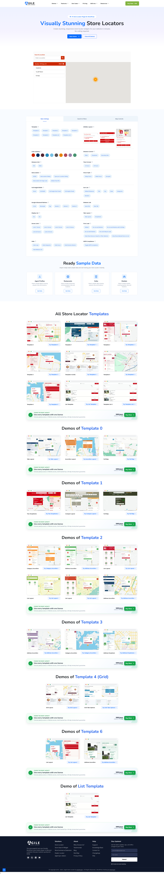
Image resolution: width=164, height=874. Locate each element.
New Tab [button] (96, 206)
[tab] (44, 118)
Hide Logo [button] (35, 245)
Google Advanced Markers (39, 202)
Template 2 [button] (55, 130)
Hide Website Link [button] (37, 249)
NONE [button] (34, 176)
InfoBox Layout (87, 127)
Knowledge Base (97, 848)
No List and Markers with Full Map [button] (115, 227)
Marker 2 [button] (66, 206)
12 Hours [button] (87, 166)
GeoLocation (35, 172)
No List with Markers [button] (90, 231)
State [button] (111, 191)
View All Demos (90, 36)
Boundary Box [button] (105, 155)
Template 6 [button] (45, 135)
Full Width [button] (42, 191)
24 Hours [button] (96, 166)
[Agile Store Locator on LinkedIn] (35, 857)
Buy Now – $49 (132, 3)
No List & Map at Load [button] (105, 231)
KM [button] (34, 166)
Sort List (85, 187)
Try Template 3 (53, 374)
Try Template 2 (130, 344)
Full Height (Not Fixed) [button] (55, 191)
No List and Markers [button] (98, 227)
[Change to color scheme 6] (61, 155)
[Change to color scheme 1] (38, 155)
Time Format (87, 162)
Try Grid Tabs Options (108, 707)
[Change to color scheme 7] (65, 155)
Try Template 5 (130, 374)
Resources (104, 3)
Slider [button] (86, 155)
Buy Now (129, 415)
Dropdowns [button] (98, 216)
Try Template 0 (53, 344)
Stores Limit (35, 223)
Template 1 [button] (45, 130)
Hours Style (86, 172)
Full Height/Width (37, 187)
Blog (75, 850)
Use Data (39, 291)
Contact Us (96, 850)
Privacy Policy (78, 856)
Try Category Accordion (51, 568)
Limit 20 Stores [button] (37, 232)
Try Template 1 (91, 344)
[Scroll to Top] (4, 869)
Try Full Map (130, 459)
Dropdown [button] (94, 155)
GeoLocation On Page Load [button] (40, 180)
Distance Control (88, 151)
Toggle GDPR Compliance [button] (91, 245)
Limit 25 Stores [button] (48, 232)
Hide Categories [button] (47, 245)
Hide (33, 241)
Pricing (85, 3)
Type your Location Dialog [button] (61, 176)
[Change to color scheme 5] (56, 155)
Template (34, 127)
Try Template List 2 (128, 404)
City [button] (105, 191)
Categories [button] (119, 191)
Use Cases (75, 3)
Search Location (40, 54)
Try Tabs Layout (53, 459)
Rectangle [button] (42, 206)
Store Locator (59, 845)
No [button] (39, 216)
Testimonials (78, 848)
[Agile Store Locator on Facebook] (28, 857)
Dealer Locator (59, 853)
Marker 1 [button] (57, 206)
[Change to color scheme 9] (75, 155)
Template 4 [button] (74, 130)
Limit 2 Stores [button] (47, 227)
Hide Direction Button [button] (70, 245)
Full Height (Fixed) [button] (69, 191)
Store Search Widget (61, 848)
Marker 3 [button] (74, 206)
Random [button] (87, 195)
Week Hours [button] (98, 176)
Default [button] (87, 227)
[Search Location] (62, 57)
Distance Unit (36, 162)
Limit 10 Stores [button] (70, 227)
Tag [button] (50, 206)
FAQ (93, 856)
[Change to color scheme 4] (51, 155)
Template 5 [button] (36, 135)
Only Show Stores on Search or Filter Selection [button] (96, 236)
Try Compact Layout (90, 514)
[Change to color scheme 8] (70, 155)
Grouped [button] (108, 176)
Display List (35, 213)
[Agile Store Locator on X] (31, 857)
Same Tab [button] (87, 206)
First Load (86, 223)
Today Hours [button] (88, 176)
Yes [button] (34, 216)
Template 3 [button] (65, 130)
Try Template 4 (91, 374)
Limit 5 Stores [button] (58, 227)
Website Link (87, 202)
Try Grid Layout (72, 707)
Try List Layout (130, 568)
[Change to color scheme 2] (42, 155)
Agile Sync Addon (60, 856)
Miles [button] (40, 166)
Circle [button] (34, 206)
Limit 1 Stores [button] (36, 227)
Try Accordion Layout (89, 459)
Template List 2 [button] (67, 135)
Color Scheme (36, 151)
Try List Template (91, 404)
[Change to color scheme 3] (47, 155)
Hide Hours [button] (58, 245)
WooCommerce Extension (63, 850)
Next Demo (73, 36)
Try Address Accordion (89, 568)
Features (64, 3)
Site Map (76, 853)
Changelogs (96, 853)
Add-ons (93, 3)
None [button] (34, 191)
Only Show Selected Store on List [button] (120, 236)
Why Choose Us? (79, 845)
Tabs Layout (86, 213)
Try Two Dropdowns (52, 514)
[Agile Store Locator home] (30, 3)
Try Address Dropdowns (127, 653)
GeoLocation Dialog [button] (45, 176)
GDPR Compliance (88, 241)
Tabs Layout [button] (88, 216)
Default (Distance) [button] (89, 191)
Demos (54, 3)
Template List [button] (55, 135)
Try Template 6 (53, 404)
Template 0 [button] (36, 130)
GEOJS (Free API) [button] (55, 180)
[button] (90, 138)
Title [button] (99, 191)
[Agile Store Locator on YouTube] (39, 857)
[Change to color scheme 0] (33, 155)
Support (95, 845)
